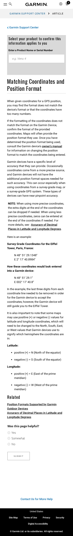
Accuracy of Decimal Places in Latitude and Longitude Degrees (34, 415)
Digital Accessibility (38, 523)
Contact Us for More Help (37, 499)
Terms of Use (30, 517)
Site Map (13, 517)
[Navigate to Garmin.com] (36, 4)
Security (60, 517)
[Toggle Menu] (2, 3)
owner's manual (52, 146)
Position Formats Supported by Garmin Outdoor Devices (32, 406)
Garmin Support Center (27, 13)
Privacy (46, 517)
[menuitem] (10, 4)
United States (36, 511)
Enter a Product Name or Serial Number (31, 50)
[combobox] (36, 58)
